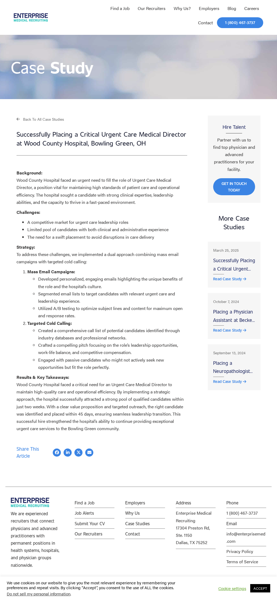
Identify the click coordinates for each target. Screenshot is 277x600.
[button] (40, 119)
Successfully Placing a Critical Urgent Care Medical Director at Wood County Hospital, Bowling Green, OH (234, 265)
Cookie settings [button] (232, 588)
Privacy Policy (239, 551)
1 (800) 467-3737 (242, 513)
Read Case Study (228, 278)
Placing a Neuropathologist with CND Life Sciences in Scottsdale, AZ (231, 367)
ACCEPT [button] (260, 588)
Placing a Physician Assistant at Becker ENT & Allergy (233, 316)
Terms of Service (242, 561)
